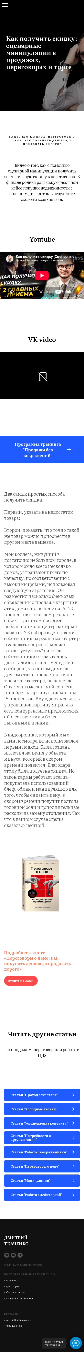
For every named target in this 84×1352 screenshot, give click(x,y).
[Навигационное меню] (5, 5)
